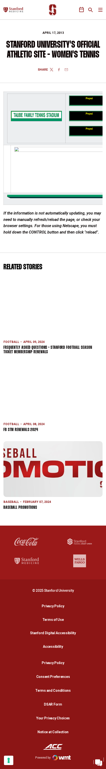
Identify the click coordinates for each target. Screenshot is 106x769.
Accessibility (54, 646)
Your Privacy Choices (53, 718)
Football (11, 342)
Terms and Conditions (53, 690)
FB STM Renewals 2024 (20, 430)
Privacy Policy (54, 606)
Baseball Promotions (20, 508)
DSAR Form (53, 704)
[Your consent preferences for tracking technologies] (8, 760)
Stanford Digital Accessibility (54, 633)
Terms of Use (53, 620)
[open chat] (98, 761)
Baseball (11, 502)
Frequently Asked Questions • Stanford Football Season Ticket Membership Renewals (47, 350)
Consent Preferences (53, 677)
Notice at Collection (53, 732)
